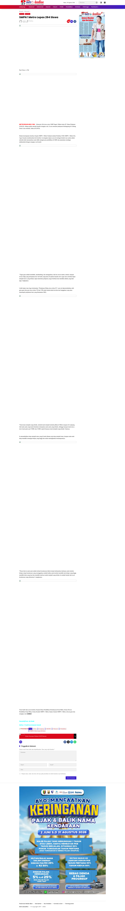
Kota (35, 728)
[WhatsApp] (74, 741)
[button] (96, 2)
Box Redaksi (47, 903)
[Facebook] (65, 741)
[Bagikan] (74, 21)
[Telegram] (71, 741)
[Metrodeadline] (32, 2)
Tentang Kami (69, 903)
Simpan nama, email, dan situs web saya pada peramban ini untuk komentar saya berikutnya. (43, 773)
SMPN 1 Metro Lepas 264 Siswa (37, 731)
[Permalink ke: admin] (21, 21)
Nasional (56, 728)
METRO (49, 728)
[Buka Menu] (105, 3)
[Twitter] (68, 741)
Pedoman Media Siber (26, 903)
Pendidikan (63, 728)
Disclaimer (38, 903)
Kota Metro (27, 13)
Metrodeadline (23, 907)
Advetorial (22, 13)
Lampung (41, 728)
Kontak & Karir (58, 903)
